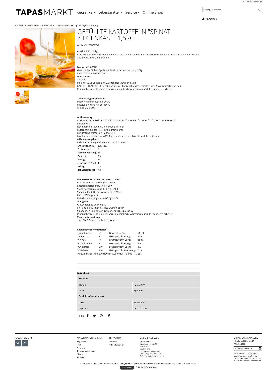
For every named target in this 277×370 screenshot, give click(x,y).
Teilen (87, 315)
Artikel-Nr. (82, 45)
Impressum (81, 341)
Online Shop (153, 12)
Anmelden (113, 341)
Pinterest (109, 315)
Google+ (102, 315)
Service (131, 12)
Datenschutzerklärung (86, 351)
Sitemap (80, 354)
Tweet (95, 315)
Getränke (85, 12)
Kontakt (80, 357)
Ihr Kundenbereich (116, 345)
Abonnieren (260, 348)
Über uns (81, 348)
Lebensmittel (109, 12)
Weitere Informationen (146, 367)
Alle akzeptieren (127, 367)
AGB (79, 345)
